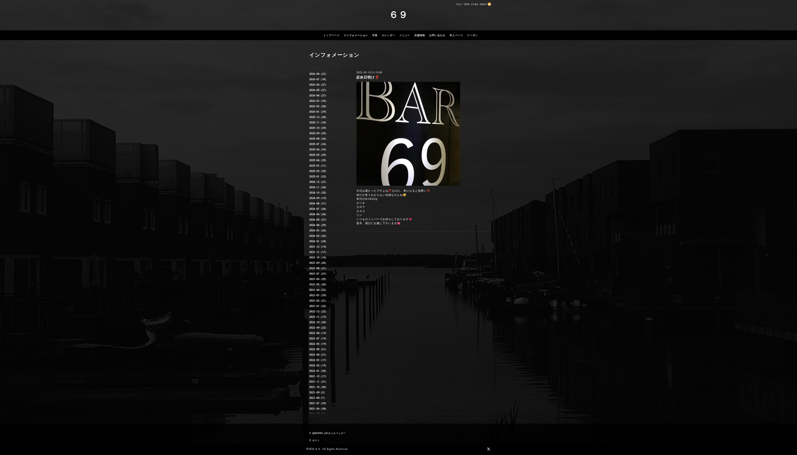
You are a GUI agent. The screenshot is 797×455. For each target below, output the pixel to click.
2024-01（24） (318, 241)
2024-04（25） (318, 225)
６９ (398, 15)
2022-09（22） (318, 327)
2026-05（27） (318, 90)
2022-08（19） (318, 333)
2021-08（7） (317, 398)
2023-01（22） (318, 306)
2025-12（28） (318, 117)
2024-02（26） (318, 236)
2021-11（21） (318, 381)
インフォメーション (356, 35)
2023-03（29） (318, 295)
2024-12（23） (318, 182)
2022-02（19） (318, 365)
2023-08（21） (318, 268)
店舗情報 (419, 35)
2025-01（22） (318, 176)
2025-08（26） (318, 138)
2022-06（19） (318, 344)
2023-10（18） (318, 257)
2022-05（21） (318, 349)
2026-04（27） (318, 95)
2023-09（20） (318, 263)
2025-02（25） (318, 171)
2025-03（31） (318, 165)
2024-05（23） (318, 219)
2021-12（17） (318, 376)
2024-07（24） (318, 209)
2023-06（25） (318, 279)
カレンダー (388, 35)
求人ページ (456, 35)
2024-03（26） (318, 230)
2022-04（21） (318, 354)
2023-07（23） (318, 273)
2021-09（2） (317, 392)
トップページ (331, 35)
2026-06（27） (318, 84)
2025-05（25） (318, 155)
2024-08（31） (318, 203)
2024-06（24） (318, 214)
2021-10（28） (318, 387)
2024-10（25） (318, 192)
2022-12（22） (318, 311)
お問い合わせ (437, 35)
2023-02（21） (318, 300)
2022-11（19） (318, 317)
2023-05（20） (318, 284)
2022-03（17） (318, 360)
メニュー (404, 35)
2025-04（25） (318, 160)
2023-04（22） (318, 290)
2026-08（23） (318, 74)
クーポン (472, 35)
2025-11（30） (318, 122)
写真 (375, 35)
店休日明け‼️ (367, 77)
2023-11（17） (318, 252)
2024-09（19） (318, 198)
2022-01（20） (318, 371)
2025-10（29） (318, 128)
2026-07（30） (318, 79)
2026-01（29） (318, 111)
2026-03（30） (318, 101)
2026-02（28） (318, 106)
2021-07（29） (318, 403)
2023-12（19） (318, 246)
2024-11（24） (318, 187)
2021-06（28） (318, 408)
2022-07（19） (318, 338)
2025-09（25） (318, 133)
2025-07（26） (318, 144)
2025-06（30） (318, 149)
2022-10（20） (318, 322)
